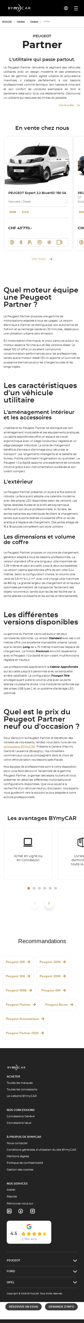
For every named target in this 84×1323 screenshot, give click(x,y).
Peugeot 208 (15, 962)
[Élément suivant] (49, 903)
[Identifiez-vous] (66, 8)
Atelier (11, 1189)
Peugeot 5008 (16, 990)
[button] (28, 888)
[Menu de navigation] (76, 8)
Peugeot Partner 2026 (22, 1033)
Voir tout (38, 259)
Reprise (12, 1196)
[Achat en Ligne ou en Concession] (28, 854)
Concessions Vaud (19, 1123)
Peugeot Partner (18, 1004)
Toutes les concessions (22, 1089)
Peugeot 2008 (50, 976)
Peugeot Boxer (56, 1004)
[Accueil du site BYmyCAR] (19, 8)
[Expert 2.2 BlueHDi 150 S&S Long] (38, 162)
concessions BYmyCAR (19, 746)
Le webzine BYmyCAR (22, 1096)
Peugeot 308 (15, 976)
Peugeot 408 (50, 990)
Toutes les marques (20, 1083)
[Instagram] (32, 1211)
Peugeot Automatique (22, 1019)
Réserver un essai (23, 1306)
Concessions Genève (20, 1116)
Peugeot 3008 (50, 962)
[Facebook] (20, 1211)
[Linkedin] (9, 1211)
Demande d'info (61, 1306)
